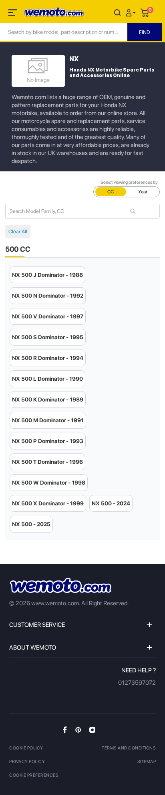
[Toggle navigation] (13, 14)
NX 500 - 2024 (111, 503)
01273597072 (137, 682)
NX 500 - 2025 (31, 524)
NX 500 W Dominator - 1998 (48, 482)
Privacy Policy (27, 761)
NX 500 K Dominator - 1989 (47, 399)
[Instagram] (92, 729)
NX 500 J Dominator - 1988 (47, 275)
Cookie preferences (33, 775)
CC (110, 192)
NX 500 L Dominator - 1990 (47, 379)
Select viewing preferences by (129, 182)
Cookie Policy (26, 748)
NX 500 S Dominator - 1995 (47, 337)
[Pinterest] (78, 729)
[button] (132, 12)
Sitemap (146, 761)
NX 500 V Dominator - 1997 (47, 316)
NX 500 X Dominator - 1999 (48, 503)
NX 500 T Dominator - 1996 (47, 462)
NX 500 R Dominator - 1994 (47, 358)
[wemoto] (60, 585)
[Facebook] (65, 729)
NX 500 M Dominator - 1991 (48, 420)
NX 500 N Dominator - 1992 (47, 295)
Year (142, 192)
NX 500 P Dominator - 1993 (47, 441)
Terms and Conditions (129, 748)
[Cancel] (117, 12)
